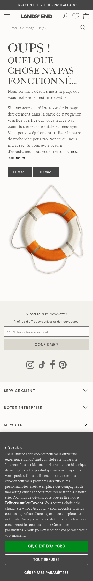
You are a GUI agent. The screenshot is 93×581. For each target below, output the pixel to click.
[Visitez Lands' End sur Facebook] (51, 365)
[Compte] (65, 16)
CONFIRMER (46, 344)
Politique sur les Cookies (24, 503)
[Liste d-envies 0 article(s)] (75, 16)
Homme (46, 171)
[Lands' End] (36, 16)
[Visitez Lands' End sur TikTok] (40, 365)
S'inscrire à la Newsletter (46, 313)
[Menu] (7, 16)
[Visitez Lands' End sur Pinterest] (61, 365)
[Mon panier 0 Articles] (86, 16)
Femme (20, 171)
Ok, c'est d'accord (46, 546)
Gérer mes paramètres (46, 572)
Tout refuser (46, 559)
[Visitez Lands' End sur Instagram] (30, 365)
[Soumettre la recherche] (83, 27)
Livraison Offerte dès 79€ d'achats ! (46, 5)
